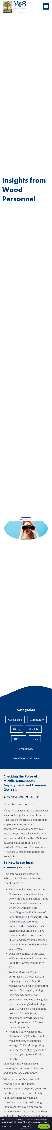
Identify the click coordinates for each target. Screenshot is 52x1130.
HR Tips (18, 739)
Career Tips (15, 719)
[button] (46, 6)
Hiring (17, 729)
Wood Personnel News (26, 758)
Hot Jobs (34, 729)
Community (37, 719)
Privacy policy (7, 1126)
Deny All (25, 1126)
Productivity (26, 748)
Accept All (44, 1126)
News (34, 739)
